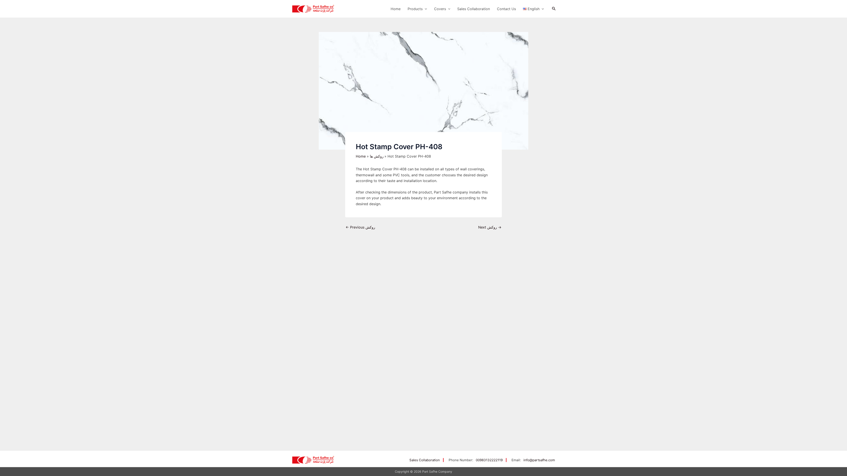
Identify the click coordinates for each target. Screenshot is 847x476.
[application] (425, 9)
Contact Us (506, 9)
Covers (440, 9)
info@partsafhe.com (539, 460)
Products (415, 9)
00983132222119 (489, 460)
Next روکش (489, 227)
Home (396, 9)
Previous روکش (360, 227)
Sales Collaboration (473, 9)
